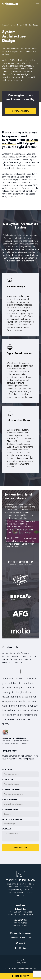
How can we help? (12, 819)
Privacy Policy (20, 963)
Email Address (9, 800)
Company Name (10, 810)
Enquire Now (20, 976)
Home (4, 25)
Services (11, 25)
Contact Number (11, 790)
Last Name (7, 780)
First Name (8, 770)
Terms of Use (20, 960)
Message (7, 829)
